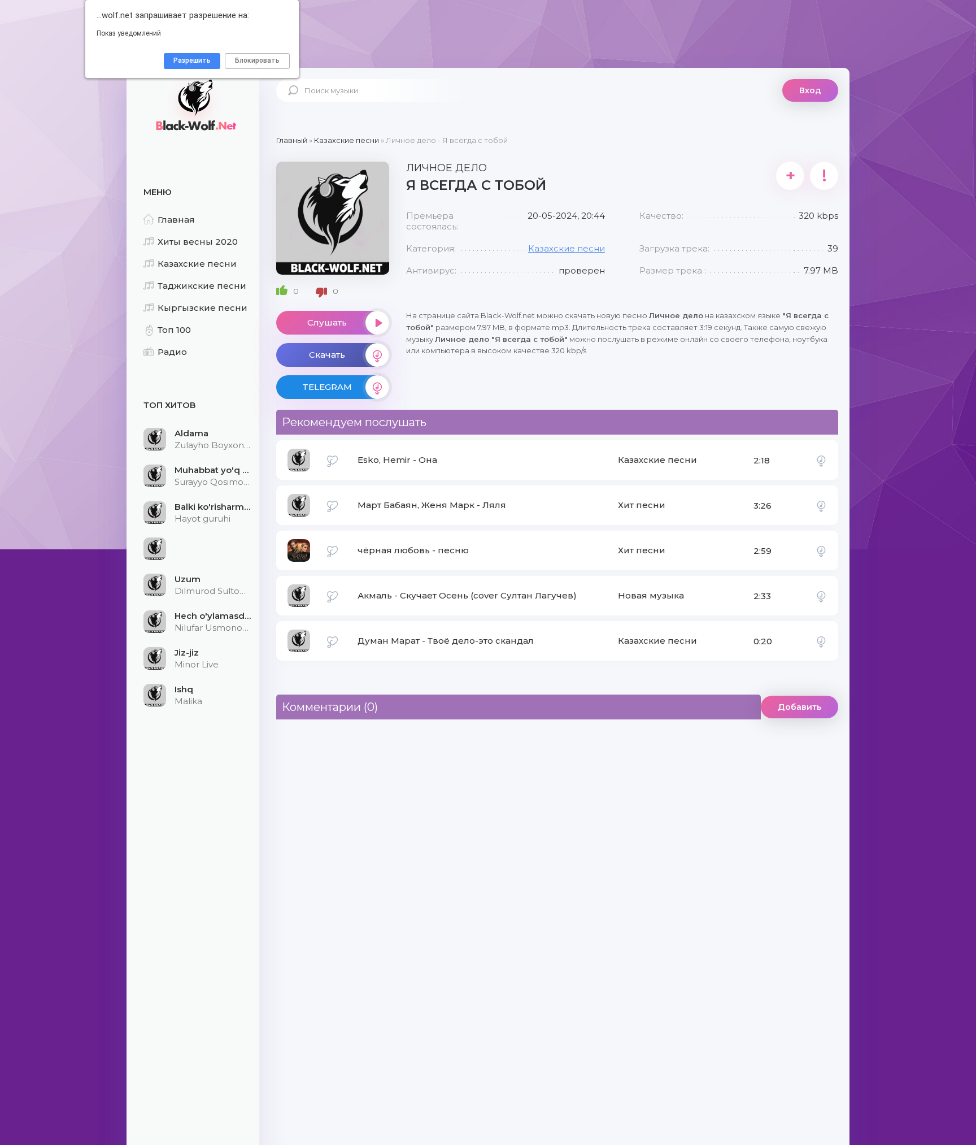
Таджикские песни (202, 285)
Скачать (327, 354)
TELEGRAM (327, 386)
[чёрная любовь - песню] (821, 550)
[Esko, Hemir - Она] (821, 460)
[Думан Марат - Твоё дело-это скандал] (821, 641)
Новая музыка (651, 595)
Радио (172, 351)
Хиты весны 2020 (198, 241)
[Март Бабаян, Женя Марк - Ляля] (821, 505)
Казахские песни (197, 263)
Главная (176, 219)
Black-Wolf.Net (194, 104)
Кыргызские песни (202, 307)
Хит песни (641, 505)
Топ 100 (174, 329)
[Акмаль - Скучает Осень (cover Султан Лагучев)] (821, 595)
